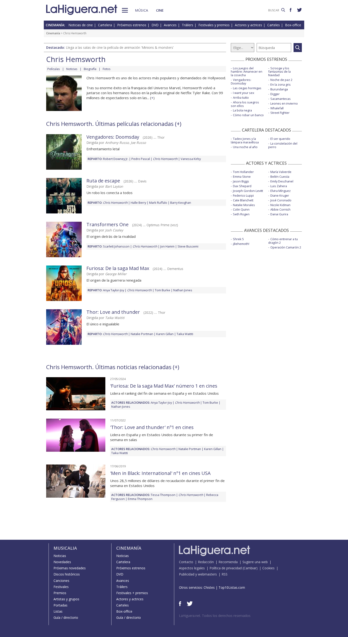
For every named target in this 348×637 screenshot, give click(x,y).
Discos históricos (67, 574)
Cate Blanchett (243, 200)
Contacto (186, 562)
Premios (60, 593)
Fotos (107, 69)
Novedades (62, 562)
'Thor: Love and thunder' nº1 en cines (152, 427)
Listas (58, 611)
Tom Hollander (243, 172)
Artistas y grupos (66, 599)
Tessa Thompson (163, 495)
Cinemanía (53, 33)
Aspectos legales (192, 568)
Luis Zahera (278, 186)
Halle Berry (138, 202)
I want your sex (243, 93)
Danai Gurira (279, 214)
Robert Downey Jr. (115, 159)
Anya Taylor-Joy (113, 290)
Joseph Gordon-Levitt (248, 191)
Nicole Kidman (280, 205)
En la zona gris (280, 84)
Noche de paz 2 (281, 80)
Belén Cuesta (279, 176)
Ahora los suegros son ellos (245, 104)
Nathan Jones (182, 290)
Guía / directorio (66, 617)
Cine (160, 10)
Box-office (293, 25)
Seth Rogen (241, 214)
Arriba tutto (241, 97)
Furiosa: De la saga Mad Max (117, 268)
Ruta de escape (103, 180)
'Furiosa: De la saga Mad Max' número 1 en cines (163, 386)
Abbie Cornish (280, 209)
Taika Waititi (185, 334)
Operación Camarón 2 (285, 247)
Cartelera (105, 25)
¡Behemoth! (241, 244)
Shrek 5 (238, 239)
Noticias (71, 69)
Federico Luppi (243, 195)
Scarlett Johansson (116, 246)
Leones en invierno (284, 103)
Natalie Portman (142, 334)
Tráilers (187, 25)
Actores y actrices (248, 25)
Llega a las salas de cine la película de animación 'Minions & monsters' (120, 47)
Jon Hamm (167, 246)
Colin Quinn (241, 209)
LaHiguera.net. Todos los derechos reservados (214, 615)
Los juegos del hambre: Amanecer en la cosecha (246, 71)
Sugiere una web (255, 562)
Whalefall (277, 108)
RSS (225, 574)
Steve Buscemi (188, 246)
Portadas (60, 605)
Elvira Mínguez (280, 191)
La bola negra (242, 110)
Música (141, 10)
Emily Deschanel (281, 181)
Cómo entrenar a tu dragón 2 (283, 241)
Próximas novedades (70, 568)
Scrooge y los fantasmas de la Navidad (279, 71)
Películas (53, 69)
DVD (155, 25)
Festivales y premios (214, 25)
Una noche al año (245, 147)
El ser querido (280, 139)
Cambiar (250, 568)
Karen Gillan (165, 334)
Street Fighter (280, 113)
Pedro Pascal (140, 159)
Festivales (61, 586)
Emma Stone (242, 176)
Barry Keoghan (180, 202)
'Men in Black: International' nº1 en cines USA (160, 473)
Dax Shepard (242, 186)
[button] (125, 10)
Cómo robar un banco (248, 115)
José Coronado (280, 200)
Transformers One (107, 224)
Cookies (268, 568)
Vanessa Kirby (191, 159)
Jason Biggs (241, 181)
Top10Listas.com (232, 587)
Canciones (61, 580)
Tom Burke (162, 290)
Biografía (90, 69)
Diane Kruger (279, 195)
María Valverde (280, 172)
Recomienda (228, 562)
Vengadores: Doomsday (112, 137)
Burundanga (279, 89)
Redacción (206, 562)
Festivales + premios (132, 593)
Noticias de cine (80, 25)
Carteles (273, 25)
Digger (275, 94)
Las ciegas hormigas (247, 88)
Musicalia (65, 548)
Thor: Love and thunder (113, 312)
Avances (170, 25)
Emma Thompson (140, 499)
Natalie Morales (244, 205)
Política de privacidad (226, 568)
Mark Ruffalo (158, 202)
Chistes (209, 587)
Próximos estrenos (131, 25)
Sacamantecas (280, 99)
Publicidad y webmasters (198, 574)
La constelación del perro (282, 145)
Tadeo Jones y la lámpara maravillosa (245, 140)
